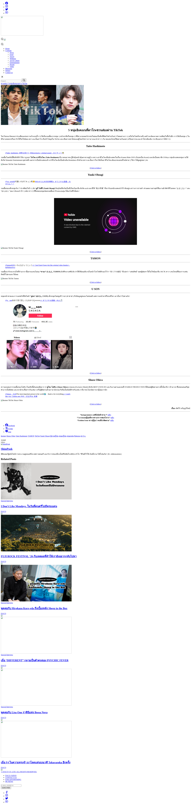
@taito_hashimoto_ (12, 153)
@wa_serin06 (10, 182)
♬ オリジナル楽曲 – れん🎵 (51, 300)
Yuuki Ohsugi (45, 436)
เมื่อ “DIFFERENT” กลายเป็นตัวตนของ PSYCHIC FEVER (34, 660)
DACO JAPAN (10, 775)
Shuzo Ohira (10, 436)
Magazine (8, 69)
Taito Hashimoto (21, 436)
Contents (8, 51)
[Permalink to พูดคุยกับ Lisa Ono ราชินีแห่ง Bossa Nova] (36, 705)
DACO (3, 511)
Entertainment (14, 63)
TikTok (37, 436)
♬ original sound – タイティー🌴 (51, 153)
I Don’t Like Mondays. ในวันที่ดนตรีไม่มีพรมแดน (29, 506)
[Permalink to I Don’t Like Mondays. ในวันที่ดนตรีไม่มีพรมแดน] (36, 499)
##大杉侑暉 (48, 182)
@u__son (8, 300)
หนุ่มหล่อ (70, 436)
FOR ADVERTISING (13, 779)
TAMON (31, 436)
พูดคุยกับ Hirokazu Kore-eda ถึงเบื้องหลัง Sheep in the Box (34, 608)
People (12, 65)
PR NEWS (9, 781)
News (12, 53)
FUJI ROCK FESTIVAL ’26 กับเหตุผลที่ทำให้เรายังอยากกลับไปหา (39, 556)
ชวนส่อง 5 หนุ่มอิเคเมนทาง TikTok (14, 84)
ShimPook (6, 448)
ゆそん (83, 436)
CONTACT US (11, 777)
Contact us (9, 73)
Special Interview (7, 501)
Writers (7, 71)
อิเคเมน (77, 436)
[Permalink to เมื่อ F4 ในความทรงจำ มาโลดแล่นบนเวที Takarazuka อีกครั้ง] (36, 757)
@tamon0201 (10, 265)
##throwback (34, 153)
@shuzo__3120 (10, 394)
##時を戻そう (24, 153)
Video (12, 67)
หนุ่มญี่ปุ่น (62, 436)
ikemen (3, 436)
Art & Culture (14, 61)
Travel (12, 57)
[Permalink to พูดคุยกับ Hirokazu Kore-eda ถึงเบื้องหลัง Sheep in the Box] (36, 601)
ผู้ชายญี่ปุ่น (54, 436)
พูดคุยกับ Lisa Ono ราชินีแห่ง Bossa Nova (24, 712)
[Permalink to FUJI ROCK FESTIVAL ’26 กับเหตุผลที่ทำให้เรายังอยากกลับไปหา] (36, 551)
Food (11, 55)
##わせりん (39, 182)
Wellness (13, 59)
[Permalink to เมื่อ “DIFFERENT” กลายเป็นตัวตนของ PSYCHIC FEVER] (36, 653)
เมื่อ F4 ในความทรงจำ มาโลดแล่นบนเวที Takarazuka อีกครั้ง (35, 762)
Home (7, 49)
